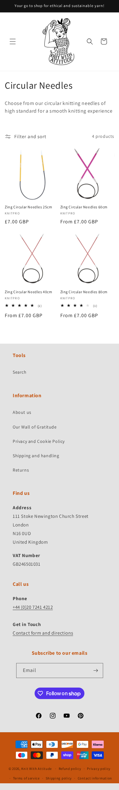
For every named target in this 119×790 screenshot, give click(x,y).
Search (20, 372)
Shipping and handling (36, 455)
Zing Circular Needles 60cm (84, 207)
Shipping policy (59, 778)
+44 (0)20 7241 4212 (33, 607)
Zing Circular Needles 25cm (28, 207)
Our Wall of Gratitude (35, 427)
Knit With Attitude (36, 768)
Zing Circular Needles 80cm (84, 291)
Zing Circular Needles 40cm (28, 291)
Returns (21, 470)
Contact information (95, 778)
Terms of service (26, 778)
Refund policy (70, 768)
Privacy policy (98, 768)
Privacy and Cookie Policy (39, 441)
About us (22, 412)
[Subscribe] (96, 670)
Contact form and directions (43, 633)
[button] (13, 41)
